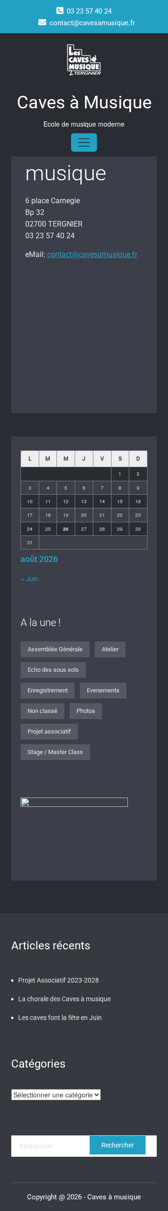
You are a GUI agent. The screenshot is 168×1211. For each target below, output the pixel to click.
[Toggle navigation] (84, 142)
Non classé (42, 710)
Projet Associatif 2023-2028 (58, 980)
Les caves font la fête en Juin (60, 1017)
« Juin (29, 578)
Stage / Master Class (55, 751)
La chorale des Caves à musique (64, 999)
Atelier (110, 649)
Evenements (103, 690)
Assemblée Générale (55, 649)
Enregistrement (48, 690)
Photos (86, 710)
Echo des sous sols (53, 669)
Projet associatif (49, 731)
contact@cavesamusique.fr (92, 254)
